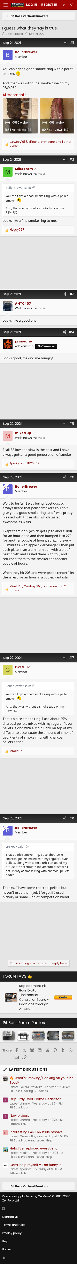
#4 (71, 332)
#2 (71, 159)
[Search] (72, 4)
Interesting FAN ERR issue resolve (36, 1132)
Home (6, 1249)
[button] (38, 1209)
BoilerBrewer (14, 34)
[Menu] (5, 5)
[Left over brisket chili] (38, 1035)
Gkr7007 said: (15, 847)
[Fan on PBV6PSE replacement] (53, 1035)
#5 (71, 423)
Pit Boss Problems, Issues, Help (31, 1140)
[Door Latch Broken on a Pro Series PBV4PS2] (9, 1035)
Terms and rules (13, 1225)
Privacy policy (12, 1233)
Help (5, 1241)
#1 (72, 42)
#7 (71, 657)
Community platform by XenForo (36, 1198)
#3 (71, 294)
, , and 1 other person (40, 144)
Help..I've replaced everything (33, 1148)
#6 (71, 477)
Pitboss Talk (18, 1124)
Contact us (10, 1217)
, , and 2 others (38, 588)
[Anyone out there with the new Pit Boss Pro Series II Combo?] (23, 1035)
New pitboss (19, 1115)
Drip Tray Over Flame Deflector (35, 1099)
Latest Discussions (28, 1069)
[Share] (66, 43)
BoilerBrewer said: (18, 188)
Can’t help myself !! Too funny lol (36, 1165)
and (24, 463)
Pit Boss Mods (19, 1107)
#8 (71, 818)
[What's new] (64, 4)
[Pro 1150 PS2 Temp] (68, 1035)
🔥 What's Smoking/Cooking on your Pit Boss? (41, 1080)
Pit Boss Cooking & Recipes (29, 1091)
